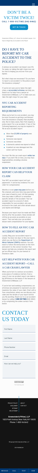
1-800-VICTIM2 (20, 299)
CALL (14, 471)
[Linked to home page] (19, 434)
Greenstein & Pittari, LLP (9, 38)
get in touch (19, 27)
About (22, 403)
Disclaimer (14, 405)
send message (19, 382)
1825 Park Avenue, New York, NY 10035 (19, 419)
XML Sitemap (13, 411)
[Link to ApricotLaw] (12, 456)
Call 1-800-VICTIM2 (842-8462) (19, 21)
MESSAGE (4, 471)
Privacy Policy (13, 403)
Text (24, 471)
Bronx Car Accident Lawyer (24, 38)
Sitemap (15, 408)
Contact (23, 405)
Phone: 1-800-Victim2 (19, 422)
